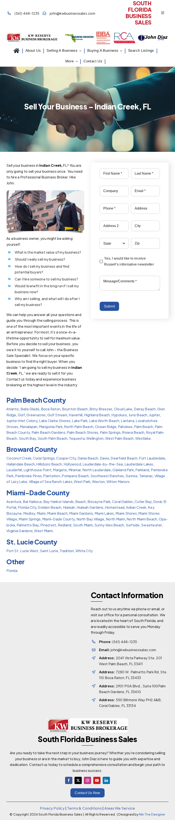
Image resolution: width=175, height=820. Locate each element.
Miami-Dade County (58, 519)
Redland (64, 525)
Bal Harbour (32, 501)
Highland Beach (97, 415)
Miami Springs (30, 519)
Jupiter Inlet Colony (22, 420)
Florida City (27, 507)
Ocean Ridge (106, 426)
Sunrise (131, 476)
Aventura (13, 501)
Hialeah (69, 507)
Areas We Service (119, 808)
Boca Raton (50, 409)
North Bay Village (90, 519)
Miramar (74, 470)
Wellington (95, 438)
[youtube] (97, 780)
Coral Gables (122, 501)
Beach (80, 501)
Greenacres (36, 415)
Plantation (51, 476)
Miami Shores (126, 513)
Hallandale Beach (20, 464)
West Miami (43, 530)
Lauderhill (14, 470)
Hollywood (72, 464)
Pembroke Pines (28, 476)
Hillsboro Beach (49, 464)
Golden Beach (49, 507)
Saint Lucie (49, 551)
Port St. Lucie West (22, 551)
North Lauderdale (96, 470)
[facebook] (68, 780)
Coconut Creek (18, 458)
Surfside (133, 525)
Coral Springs (44, 458)
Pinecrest (48, 525)
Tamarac (146, 476)
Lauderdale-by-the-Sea (103, 464)
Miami (40, 513)
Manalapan (28, 426)
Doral (157, 501)
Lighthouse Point (37, 470)
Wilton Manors (118, 481)
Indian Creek (136, 507)
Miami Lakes (104, 513)
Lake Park (80, 420)
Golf (21, 415)
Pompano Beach (75, 476)
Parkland (142, 470)
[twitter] (78, 780)
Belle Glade (29, 409)
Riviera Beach (133, 432)
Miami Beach (57, 513)
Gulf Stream (57, 415)
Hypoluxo (119, 415)
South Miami (83, 525)
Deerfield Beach (124, 458)
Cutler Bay (143, 501)
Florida (12, 570)
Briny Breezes (100, 409)
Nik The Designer (152, 814)
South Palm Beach (52, 438)
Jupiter (154, 415)
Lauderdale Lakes (138, 464)
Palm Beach (143, 426)
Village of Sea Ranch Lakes (50, 481)
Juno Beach (137, 415)
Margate (60, 470)
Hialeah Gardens (90, 507)
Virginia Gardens (19, 530)
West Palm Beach (119, 438)
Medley (29, 513)
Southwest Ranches (107, 476)
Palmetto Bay (28, 525)
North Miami (115, 519)
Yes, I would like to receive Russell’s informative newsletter (129, 261)
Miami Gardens (81, 513)
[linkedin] (106, 780)
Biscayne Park (99, 501)
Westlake (143, 438)
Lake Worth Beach (104, 420)
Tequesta (77, 438)
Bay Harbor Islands (58, 501)
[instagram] (87, 780)
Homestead (114, 507)
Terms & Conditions (84, 808)
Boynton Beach (75, 409)
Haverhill (75, 415)
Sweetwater (151, 525)
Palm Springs (110, 432)
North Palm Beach (78, 426)
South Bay (27, 438)
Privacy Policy (52, 808)
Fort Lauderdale (152, 458)
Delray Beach (145, 409)
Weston (98, 481)
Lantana (127, 420)
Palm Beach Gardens (48, 432)
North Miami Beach (142, 519)
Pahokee (125, 426)
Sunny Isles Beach (109, 525)
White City (84, 551)
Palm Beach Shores (82, 432)
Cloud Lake (123, 409)
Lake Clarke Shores (54, 420)
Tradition (67, 551)
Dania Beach (87, 458)
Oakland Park (123, 470)
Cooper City (66, 458)
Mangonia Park (51, 426)
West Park (82, 481)
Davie (104, 458)
